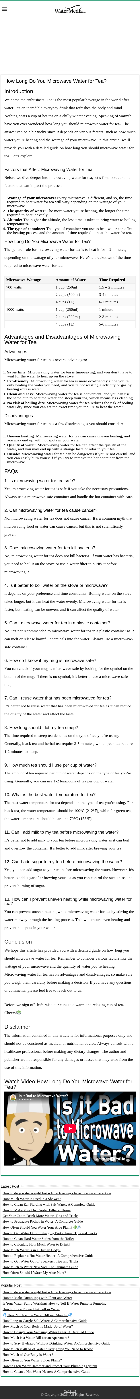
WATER (70, 1391)
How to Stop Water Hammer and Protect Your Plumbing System (50, 1366)
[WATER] (70, 8)
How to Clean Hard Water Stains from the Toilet (38, 1239)
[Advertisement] (70, 44)
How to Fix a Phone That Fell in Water (31, 1309)
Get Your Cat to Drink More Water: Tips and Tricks (40, 1216)
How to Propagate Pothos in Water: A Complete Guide (43, 1221)
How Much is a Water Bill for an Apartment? (36, 1338)
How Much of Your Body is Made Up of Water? (38, 1326)
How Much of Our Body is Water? (28, 1355)
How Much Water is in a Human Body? (32, 1250)
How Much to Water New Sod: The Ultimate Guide (40, 1267)
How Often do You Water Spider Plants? (32, 1360)
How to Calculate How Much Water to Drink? (36, 1244)
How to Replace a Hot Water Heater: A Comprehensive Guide (48, 1256)
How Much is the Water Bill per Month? (37, 1315)
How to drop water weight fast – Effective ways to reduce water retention (57, 1193)
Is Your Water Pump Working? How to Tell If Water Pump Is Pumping (54, 1303)
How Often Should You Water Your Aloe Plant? (38, 1227)
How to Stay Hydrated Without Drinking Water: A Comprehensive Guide (56, 1343)
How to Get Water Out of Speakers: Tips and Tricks (41, 1261)
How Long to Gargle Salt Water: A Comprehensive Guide (45, 1321)
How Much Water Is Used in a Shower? (32, 1199)
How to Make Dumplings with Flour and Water (37, 1298)
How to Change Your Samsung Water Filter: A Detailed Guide (48, 1332)
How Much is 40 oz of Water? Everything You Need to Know (48, 1349)
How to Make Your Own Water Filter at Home (37, 1210)
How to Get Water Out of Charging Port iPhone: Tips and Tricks (50, 1233)
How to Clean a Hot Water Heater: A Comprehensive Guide (46, 1371)
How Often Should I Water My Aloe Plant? (34, 1273)
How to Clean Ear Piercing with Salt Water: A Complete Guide (49, 1204)
